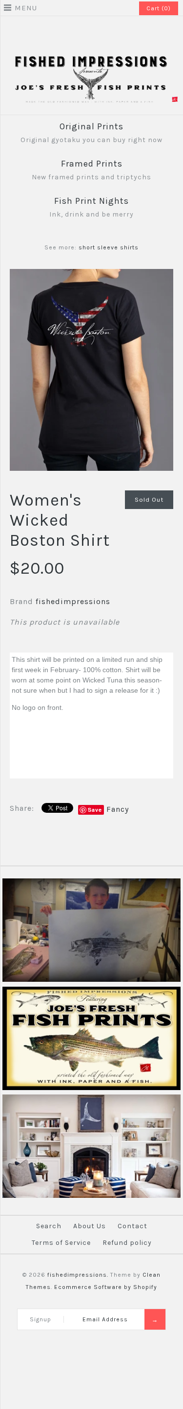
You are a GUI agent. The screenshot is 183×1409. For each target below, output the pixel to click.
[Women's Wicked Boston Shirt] (91, 275)
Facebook (85, 31)
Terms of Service (61, 1243)
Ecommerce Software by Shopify (105, 1287)
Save (95, 809)
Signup (40, 1319)
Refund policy (127, 1243)
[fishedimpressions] (91, 59)
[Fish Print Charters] (91, 979)
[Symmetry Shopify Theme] (91, 1088)
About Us (89, 1226)
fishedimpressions (73, 601)
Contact (132, 1226)
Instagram (98, 31)
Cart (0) (158, 8)
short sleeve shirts (109, 247)
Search (48, 1226)
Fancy (117, 809)
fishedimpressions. (77, 1274)
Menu (26, 7)
